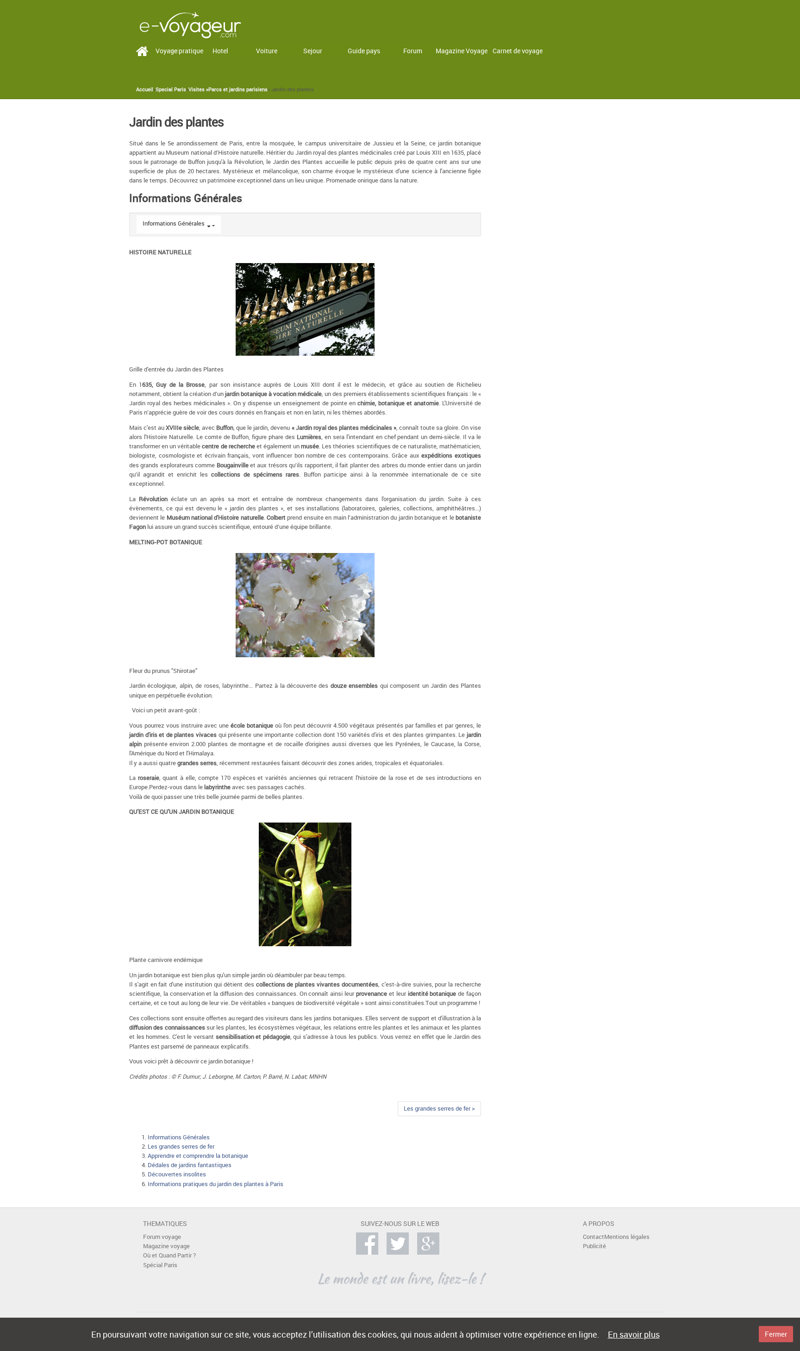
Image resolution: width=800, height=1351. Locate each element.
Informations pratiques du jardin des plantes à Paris (215, 1184)
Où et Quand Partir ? (169, 1255)
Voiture (266, 50)
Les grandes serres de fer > (439, 1108)
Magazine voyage (166, 1246)
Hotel (220, 50)
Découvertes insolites (177, 1174)
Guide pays (364, 50)
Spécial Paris (160, 1265)
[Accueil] (190, 24)
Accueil (144, 89)
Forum (412, 50)
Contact (593, 1237)
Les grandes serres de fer (181, 1146)
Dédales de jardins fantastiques (189, 1165)
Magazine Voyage (462, 50)
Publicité (594, 1246)
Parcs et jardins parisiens (238, 89)
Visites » (198, 89)
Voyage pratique (179, 50)
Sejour (312, 50)
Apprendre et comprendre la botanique (198, 1156)
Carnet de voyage (518, 50)
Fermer (776, 1333)
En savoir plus (634, 1334)
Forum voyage (162, 1237)
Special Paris (171, 89)
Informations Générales (174, 223)
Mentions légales (627, 1237)
